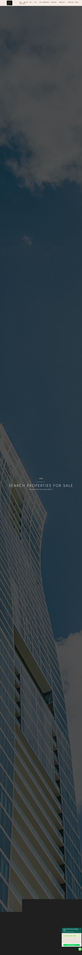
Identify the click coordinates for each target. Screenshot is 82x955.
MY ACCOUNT (22, 3)
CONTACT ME (70, 2)
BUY (30, 2)
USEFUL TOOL (62, 2)
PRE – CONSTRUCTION (44, 2)
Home (20, 2)
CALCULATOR (53, 2)
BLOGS (76, 2)
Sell (35, 2)
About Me (26, 2)
